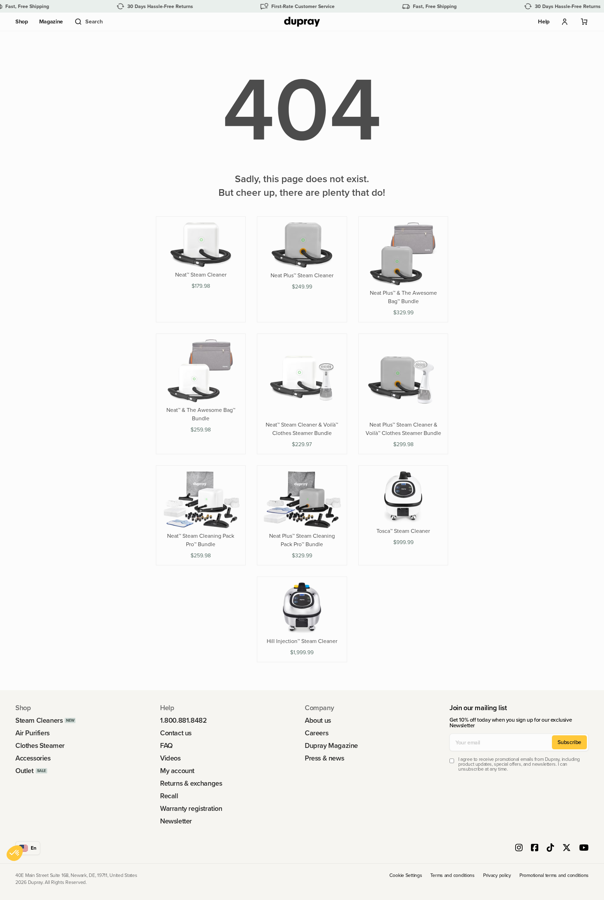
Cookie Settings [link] (405, 875)
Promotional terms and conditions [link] (554, 875)
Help (543, 21)
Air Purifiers (32, 732)
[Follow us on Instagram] (519, 848)
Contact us (176, 732)
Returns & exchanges (191, 783)
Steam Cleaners (39, 720)
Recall (169, 795)
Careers (316, 732)
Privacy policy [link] (497, 875)
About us (318, 720)
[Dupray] (302, 22)
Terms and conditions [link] (452, 875)
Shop (21, 21)
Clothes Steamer (40, 745)
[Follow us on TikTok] (550, 848)
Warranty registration (191, 808)
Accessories (33, 758)
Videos (170, 758)
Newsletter (176, 820)
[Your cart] (584, 22)
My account (177, 770)
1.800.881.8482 (183, 720)
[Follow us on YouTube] (584, 848)
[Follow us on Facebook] (534, 848)
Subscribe (569, 742)
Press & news (324, 758)
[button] (88, 22)
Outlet (24, 770)
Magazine (51, 21)
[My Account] (565, 22)
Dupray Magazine (331, 745)
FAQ (166, 745)
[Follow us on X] (566, 848)
